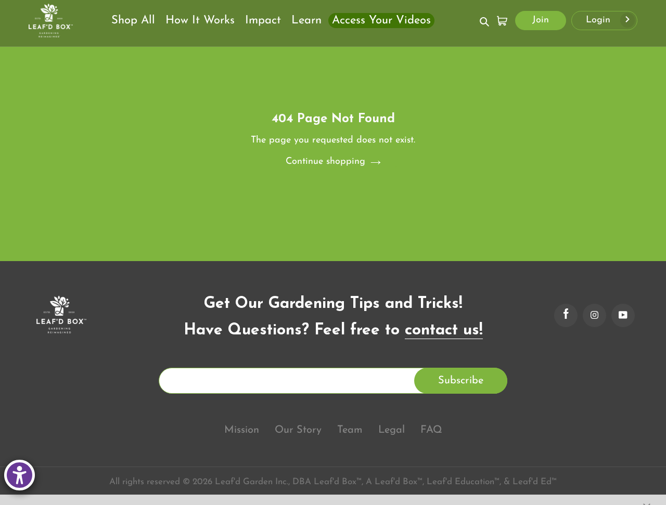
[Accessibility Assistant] (19, 475)
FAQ (431, 430)
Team (350, 430)
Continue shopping (325, 161)
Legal (391, 430)
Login (599, 20)
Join (540, 20)
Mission (241, 430)
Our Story (298, 430)
